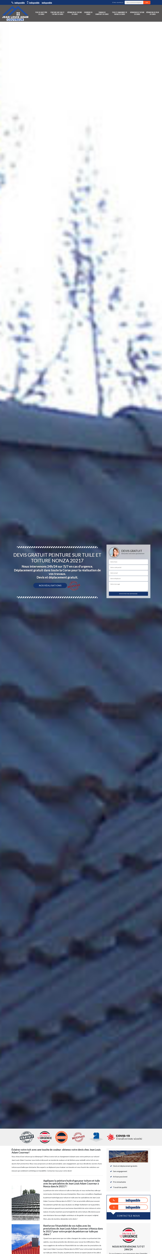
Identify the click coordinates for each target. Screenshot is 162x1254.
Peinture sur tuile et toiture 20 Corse (57, 13)
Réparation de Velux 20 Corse (152, 13)
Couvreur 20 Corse (88, 13)
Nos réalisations (50, 585)
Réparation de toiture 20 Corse (74, 13)
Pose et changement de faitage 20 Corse (119, 13)
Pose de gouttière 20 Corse (41, 13)
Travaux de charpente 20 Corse (102, 13)
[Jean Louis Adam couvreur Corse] (15, 13)
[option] (81, 627)
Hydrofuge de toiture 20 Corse (137, 13)
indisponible (19, 2)
